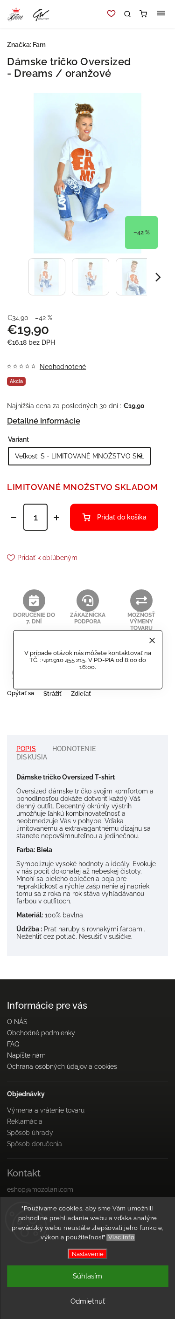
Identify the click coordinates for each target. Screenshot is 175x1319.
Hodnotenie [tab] (74, 748)
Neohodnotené (63, 366)
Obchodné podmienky (41, 1033)
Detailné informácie (43, 420)
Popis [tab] (26, 748)
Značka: (26, 44)
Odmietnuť (87, 1301)
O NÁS (17, 1021)
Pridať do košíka (122, 517)
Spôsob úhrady (30, 1132)
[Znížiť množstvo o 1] (13, 517)
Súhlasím (87, 1276)
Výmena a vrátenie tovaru (45, 1110)
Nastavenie (88, 1253)
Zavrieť (143, 709)
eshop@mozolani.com (40, 1189)
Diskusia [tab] (32, 757)
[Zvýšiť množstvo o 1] (56, 517)
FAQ (13, 1044)
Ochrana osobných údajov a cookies (62, 1066)
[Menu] (161, 14)
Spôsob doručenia (34, 1144)
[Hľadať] (127, 14)
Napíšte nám (26, 1055)
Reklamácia (24, 1121)
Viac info (120, 1237)
